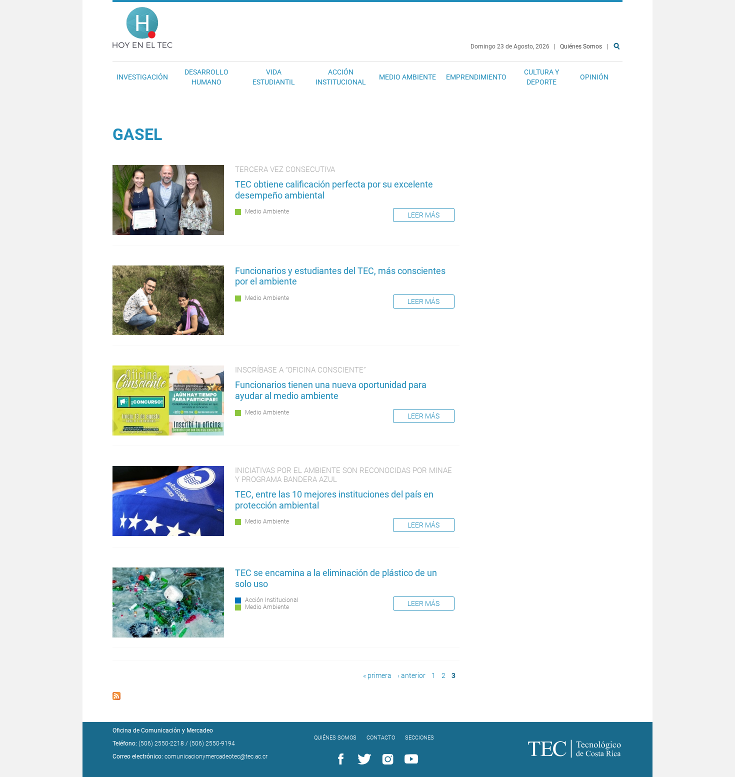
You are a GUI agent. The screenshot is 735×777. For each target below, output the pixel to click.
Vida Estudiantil (273, 77)
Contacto (380, 737)
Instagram (386, 760)
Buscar (618, 78)
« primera (377, 676)
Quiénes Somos (581, 46)
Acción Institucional (341, 77)
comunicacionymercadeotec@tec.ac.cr (216, 756)
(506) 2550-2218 (161, 743)
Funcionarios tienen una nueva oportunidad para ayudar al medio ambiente (330, 390)
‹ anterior (412, 676)
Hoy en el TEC (142, 25)
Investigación (142, 77)
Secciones (419, 737)
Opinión (594, 77)
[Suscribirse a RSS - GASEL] (116, 697)
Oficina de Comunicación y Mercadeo (162, 730)
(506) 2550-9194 (212, 743)
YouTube (410, 760)
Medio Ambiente (407, 77)
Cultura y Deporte (541, 77)
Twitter (362, 760)
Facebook (339, 760)
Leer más (424, 215)
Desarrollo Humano (206, 77)
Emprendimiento (476, 77)
